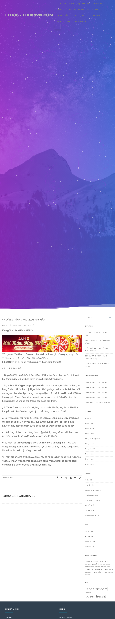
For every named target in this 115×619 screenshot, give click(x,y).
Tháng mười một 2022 (92, 439)
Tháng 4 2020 (90, 454)
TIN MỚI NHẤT (62, 15)
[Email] (79, 477)
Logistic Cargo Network (93, 490)
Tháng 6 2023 (89, 428)
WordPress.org (90, 546)
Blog (69, 21)
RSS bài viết (89, 536)
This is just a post (101, 382)
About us (96, 10)
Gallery (86, 15)
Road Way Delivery (91, 495)
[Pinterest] (66, 477)
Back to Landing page (79, 10)
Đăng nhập (89, 531)
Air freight (88, 480)
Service (75, 15)
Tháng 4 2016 (89, 459)
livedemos (88, 382)
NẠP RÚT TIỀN (83, 4)
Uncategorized (90, 510)
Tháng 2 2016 (89, 464)
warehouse (89, 600)
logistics (88, 592)
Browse (96, 15)
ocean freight (96, 596)
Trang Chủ (8, 617)
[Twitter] (61, 477)
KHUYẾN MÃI (98, 4)
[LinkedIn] (70, 477)
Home (71, 4)
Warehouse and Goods (92, 515)
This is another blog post (102, 402)
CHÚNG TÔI (61, 10)
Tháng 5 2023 (89, 434)
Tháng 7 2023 (89, 423)
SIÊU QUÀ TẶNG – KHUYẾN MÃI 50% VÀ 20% (18, 496)
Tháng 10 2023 (90, 418)
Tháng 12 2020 (90, 449)
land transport (96, 589)
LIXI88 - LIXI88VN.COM (29, 15)
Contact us (80, 21)
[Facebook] (57, 477)
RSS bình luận (90, 541)
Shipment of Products (92, 500)
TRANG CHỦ (61, 4)
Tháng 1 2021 (89, 444)
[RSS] (75, 477)
